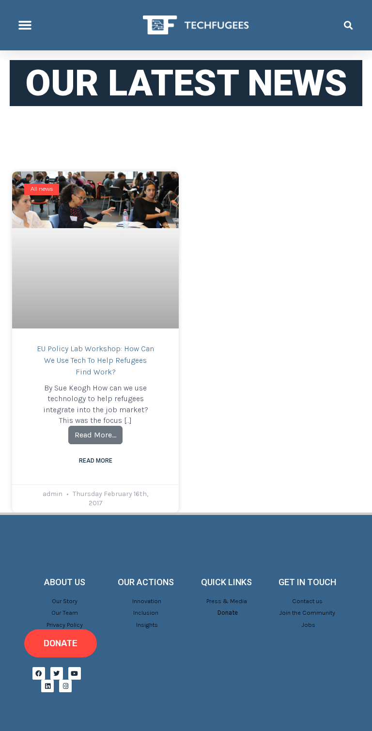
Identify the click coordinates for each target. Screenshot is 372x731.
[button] (25, 25)
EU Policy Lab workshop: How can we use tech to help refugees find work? (95, 360)
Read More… (99, 432)
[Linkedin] (47, 686)
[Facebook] (38, 673)
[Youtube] (74, 673)
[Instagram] (65, 686)
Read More (95, 460)
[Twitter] (56, 673)
